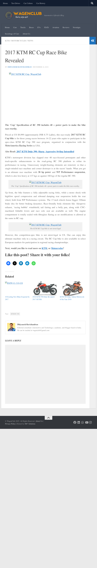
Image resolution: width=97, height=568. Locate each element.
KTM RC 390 (15, 314)
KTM (7, 40)
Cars (15, 27)
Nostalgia (76, 27)
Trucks (23, 27)
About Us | (39, 421)
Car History (40, 3)
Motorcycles (18, 40)
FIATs (46, 27)
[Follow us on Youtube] (86, 422)
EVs (39, 27)
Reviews (66, 27)
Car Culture (28, 3)
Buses (31, 27)
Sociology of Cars (12, 33)
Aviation (55, 27)
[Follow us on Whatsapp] (82, 422)
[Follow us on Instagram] (90, 422)
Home (5, 3)
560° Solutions (30, 424)
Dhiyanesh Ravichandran (20, 67)
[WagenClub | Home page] (23, 15)
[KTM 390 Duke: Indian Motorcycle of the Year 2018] (72, 288)
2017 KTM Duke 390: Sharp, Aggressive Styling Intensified (45, 151)
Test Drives (15, 3)
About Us (26, 33)
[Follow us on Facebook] (74, 422)
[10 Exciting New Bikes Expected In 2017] (17, 288)
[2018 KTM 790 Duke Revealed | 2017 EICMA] (44, 288)
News (30, 40)
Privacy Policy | (10, 424)
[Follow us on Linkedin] (78, 422)
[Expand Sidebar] (92, 40)
